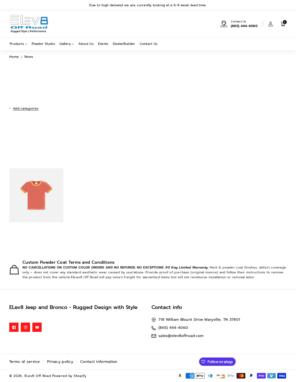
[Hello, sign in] (270, 24)
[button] (283, 24)
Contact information (98, 361)
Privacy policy (60, 361)
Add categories (25, 108)
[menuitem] (18, 44)
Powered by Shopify (69, 375)
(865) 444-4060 (244, 26)
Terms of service (24, 361)
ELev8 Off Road (38, 375)
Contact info (166, 307)
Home (14, 56)
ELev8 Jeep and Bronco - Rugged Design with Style (73, 307)
